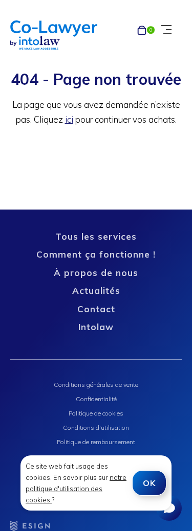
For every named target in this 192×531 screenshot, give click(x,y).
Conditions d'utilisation (96, 427)
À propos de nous (96, 272)
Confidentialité (96, 399)
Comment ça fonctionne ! (96, 254)
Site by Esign (30, 526)
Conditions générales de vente (96, 384)
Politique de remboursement (96, 442)
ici (69, 119)
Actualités (96, 290)
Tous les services (96, 236)
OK (149, 483)
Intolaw (96, 326)
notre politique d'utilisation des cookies (76, 488)
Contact (96, 309)
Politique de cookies (96, 413)
